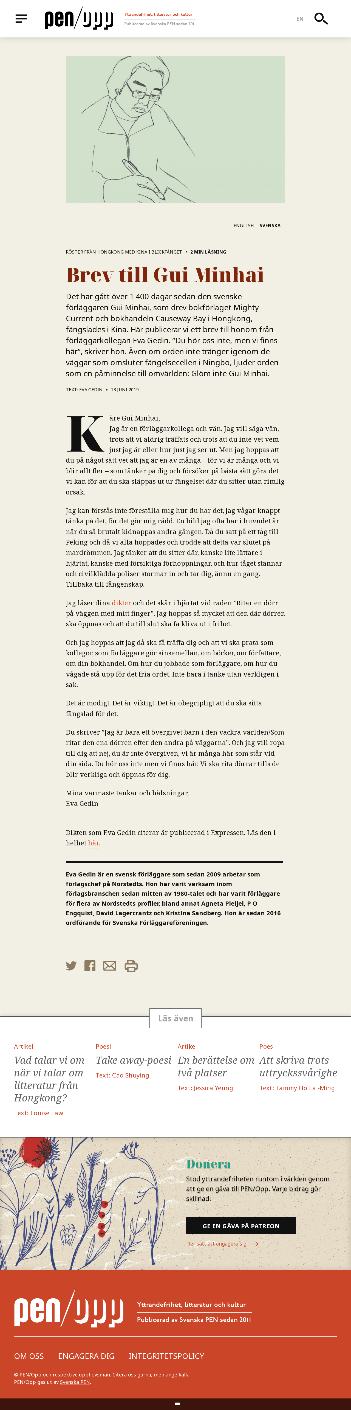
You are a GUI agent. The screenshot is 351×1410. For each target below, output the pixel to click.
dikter (121, 602)
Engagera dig (86, 1356)
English (244, 225)
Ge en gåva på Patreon (241, 1226)
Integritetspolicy (166, 1356)
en (300, 18)
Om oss (29, 1356)
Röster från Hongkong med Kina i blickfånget (124, 252)
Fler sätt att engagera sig (217, 1243)
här (93, 842)
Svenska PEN (75, 1382)
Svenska (270, 225)
